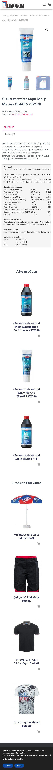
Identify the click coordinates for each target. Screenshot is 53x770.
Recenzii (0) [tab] (9, 134)
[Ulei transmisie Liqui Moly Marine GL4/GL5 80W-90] (26, 366)
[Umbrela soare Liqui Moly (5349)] (26, 511)
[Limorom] (14, 4)
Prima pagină (7, 16)
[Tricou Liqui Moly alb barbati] (26, 699)
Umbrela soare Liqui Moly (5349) (26, 536)
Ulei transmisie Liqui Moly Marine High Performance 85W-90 (26, 327)
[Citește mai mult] (38, 336)
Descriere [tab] (9, 127)
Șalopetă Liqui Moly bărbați (26, 599)
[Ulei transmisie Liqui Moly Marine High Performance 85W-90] (26, 300)
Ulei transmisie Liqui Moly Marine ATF (26, 457)
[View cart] (49, 4)
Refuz (19, 765)
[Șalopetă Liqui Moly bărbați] (26, 574)
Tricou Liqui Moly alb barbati (26, 724)
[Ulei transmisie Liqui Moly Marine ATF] (26, 432)
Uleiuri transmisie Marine (28, 16)
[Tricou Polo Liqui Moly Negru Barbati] (26, 636)
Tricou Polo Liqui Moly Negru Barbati (26, 661)
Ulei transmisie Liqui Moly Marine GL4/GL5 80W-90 (26, 393)
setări (19, 759)
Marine (15, 16)
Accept (7, 765)
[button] (46, 29)
